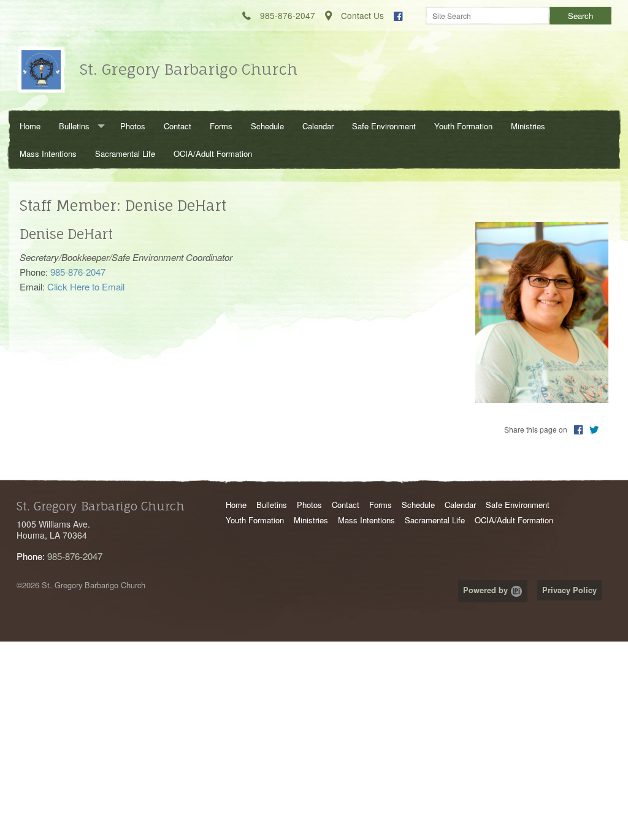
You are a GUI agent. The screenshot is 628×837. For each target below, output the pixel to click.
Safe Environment (384, 126)
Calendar (318, 126)
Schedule (267, 126)
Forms (221, 126)
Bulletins (74, 126)
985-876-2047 (74, 556)
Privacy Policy (569, 590)
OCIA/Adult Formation (213, 153)
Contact (177, 126)
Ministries (528, 126)
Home (30, 126)
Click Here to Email (85, 286)
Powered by (486, 590)
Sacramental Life (125, 153)
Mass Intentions (48, 153)
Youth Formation (463, 126)
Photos (132, 126)
